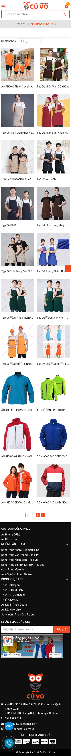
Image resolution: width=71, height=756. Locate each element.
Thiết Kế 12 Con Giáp (13, 594)
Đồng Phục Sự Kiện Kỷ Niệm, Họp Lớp (22, 564)
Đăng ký (61, 629)
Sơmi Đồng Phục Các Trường (18, 614)
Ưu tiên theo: (8, 41)
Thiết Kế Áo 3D (10, 599)
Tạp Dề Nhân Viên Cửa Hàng (53, 86)
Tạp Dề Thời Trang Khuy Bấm (54, 225)
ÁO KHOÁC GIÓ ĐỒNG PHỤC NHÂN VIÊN (24, 410)
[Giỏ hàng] (66, 6)
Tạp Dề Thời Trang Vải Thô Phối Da (21, 271)
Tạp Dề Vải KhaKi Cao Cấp (16, 179)
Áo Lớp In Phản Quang (14, 604)
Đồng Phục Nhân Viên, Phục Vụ (19, 559)
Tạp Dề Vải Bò (9, 225)
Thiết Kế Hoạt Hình (12, 590)
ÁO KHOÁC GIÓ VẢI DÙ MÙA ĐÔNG (21, 502)
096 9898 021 (13, 718)
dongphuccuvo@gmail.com (21, 723)
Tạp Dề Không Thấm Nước (52, 271)
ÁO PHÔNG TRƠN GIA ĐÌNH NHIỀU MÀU (23, 86)
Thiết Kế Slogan (10, 585)
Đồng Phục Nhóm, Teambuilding (20, 549)
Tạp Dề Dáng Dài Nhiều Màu (19, 363)
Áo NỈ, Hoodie (9, 539)
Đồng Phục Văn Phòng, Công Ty (20, 554)
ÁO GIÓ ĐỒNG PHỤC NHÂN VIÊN (19, 456)
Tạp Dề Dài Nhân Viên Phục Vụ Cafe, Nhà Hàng (29, 317)
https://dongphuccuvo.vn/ (20, 728)
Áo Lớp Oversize (11, 609)
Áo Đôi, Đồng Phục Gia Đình (17, 574)
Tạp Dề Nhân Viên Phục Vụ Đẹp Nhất (22, 132)
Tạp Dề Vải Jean (46, 179)
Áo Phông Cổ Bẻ (10, 534)
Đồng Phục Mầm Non (13, 569)
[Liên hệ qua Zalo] (9, 726)
